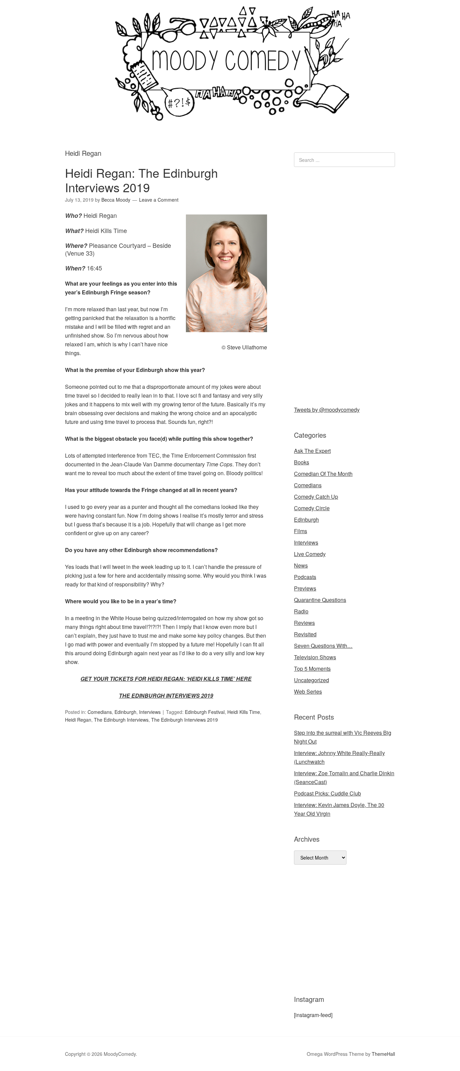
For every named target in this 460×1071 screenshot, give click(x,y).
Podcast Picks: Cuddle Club (327, 793)
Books (301, 462)
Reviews (304, 623)
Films (300, 531)
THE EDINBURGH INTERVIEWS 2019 (166, 695)
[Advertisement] (344, 285)
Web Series (308, 691)
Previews (305, 588)
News (301, 565)
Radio (301, 611)
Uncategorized (311, 680)
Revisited (305, 634)
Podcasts (305, 577)
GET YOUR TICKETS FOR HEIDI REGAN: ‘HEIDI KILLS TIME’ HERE (166, 679)
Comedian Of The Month (323, 473)
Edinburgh (125, 711)
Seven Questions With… (323, 645)
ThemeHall (383, 1053)
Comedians (100, 711)
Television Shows (315, 657)
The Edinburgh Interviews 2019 (184, 719)
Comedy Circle (312, 508)
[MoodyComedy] (230, 115)
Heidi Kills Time (243, 711)
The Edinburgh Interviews (121, 719)
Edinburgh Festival (205, 711)
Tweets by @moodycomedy (327, 409)
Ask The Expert (312, 451)
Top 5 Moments (312, 668)
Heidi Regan (78, 719)
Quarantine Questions (320, 600)
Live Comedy (310, 554)
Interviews (150, 711)
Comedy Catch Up (316, 496)
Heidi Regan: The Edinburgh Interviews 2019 (141, 180)
